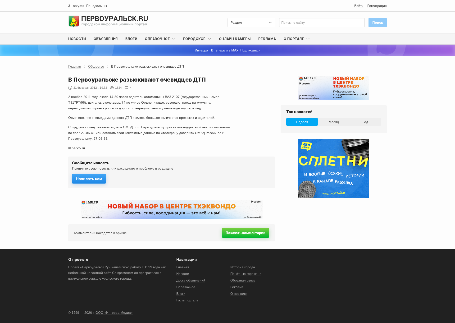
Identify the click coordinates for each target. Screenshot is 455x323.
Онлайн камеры (235, 39)
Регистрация (377, 6)
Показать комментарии (245, 233)
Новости (77, 39)
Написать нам (89, 178)
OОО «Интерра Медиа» (114, 312)
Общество (96, 66)
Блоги (131, 39)
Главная (74, 66)
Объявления (106, 39)
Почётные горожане (245, 274)
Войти (359, 6)
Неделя (302, 122)
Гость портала (187, 300)
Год (365, 122)
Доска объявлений (190, 280)
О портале (238, 293)
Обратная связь (242, 280)
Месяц (334, 122)
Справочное (185, 287)
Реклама (267, 39)
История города (242, 267)
